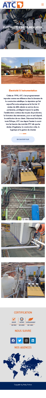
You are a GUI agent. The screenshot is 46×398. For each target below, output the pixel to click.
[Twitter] (20, 341)
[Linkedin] (33, 341)
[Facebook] (13, 341)
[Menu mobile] (42, 4)
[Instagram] (26, 341)
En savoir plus (23, 139)
